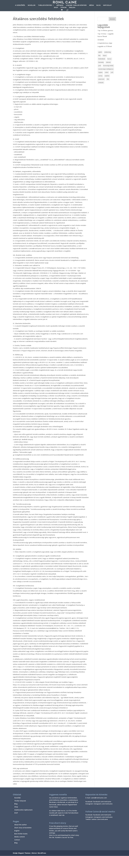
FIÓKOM (63, 7)
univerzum (101, 79)
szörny (100, 76)
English (16, 831)
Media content (19, 837)
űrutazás (101, 82)
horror (109, 59)
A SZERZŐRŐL (20, 5)
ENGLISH (72, 7)
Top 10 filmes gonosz (105, 30)
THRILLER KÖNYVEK (45, 5)
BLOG (98, 5)
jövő (99, 65)
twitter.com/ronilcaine (100, 819)
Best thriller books (21, 834)
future (104, 55)
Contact (17, 840)
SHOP (56, 7)
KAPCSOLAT (107, 5)
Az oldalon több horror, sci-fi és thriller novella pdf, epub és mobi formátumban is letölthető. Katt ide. (63, 813)
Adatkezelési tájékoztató (23, 810)
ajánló (100, 52)
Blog (15, 804)
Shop (16, 807)
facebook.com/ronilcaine (102, 815)
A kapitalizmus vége (105, 43)
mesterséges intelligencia (105, 69)
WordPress (42, 853)
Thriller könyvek (20, 801)
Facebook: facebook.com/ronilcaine (98, 802)
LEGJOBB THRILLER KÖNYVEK (76, 5)
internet (108, 62)
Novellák (17, 798)
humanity (101, 62)
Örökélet (101, 40)
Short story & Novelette (22, 828)
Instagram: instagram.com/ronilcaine (98, 804)
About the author (20, 825)
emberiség (107, 52)
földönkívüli (101, 59)
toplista (107, 76)
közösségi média (108, 65)
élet (108, 79)
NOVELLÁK (31, 5)
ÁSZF (16, 813)
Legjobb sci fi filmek (105, 46)
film (99, 55)
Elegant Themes (24, 853)
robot (106, 72)
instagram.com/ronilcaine (103, 817)
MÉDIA (91, 5)
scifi (112, 72)
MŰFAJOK (60, 5)
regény (100, 72)
